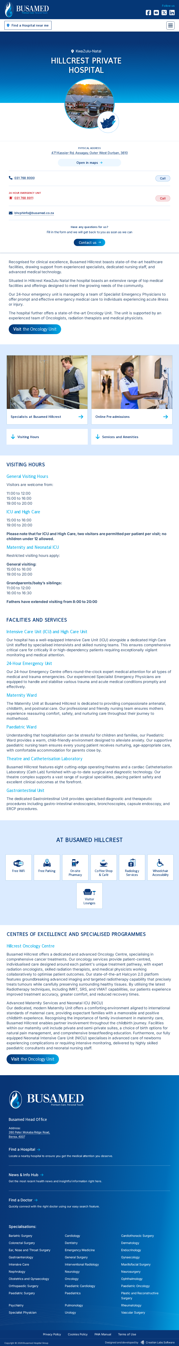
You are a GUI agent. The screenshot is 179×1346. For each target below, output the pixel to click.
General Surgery (76, 1257)
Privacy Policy (52, 1334)
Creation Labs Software (160, 1342)
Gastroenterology (21, 1257)
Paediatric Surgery (22, 1293)
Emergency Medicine (80, 1250)
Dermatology (130, 1243)
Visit (35, 329)
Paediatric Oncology (135, 1286)
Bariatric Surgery (20, 1235)
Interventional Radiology (82, 1264)
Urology (70, 1312)
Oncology (71, 1279)
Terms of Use (127, 1334)
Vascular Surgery (133, 1312)
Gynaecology (130, 1257)
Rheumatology (131, 1305)
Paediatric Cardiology (80, 1286)
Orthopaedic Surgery (23, 1286)
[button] (28, 25)
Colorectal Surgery (22, 1243)
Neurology (72, 1271)
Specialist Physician (22, 1312)
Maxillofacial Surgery (136, 1264)
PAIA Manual (103, 1334)
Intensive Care (19, 1264)
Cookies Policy (78, 1334)
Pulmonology (74, 1305)
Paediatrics (73, 1293)
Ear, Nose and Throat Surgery (29, 1250)
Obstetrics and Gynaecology (29, 1279)
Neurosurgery (131, 1271)
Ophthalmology (132, 1279)
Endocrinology (131, 1250)
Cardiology (72, 1235)
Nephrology (17, 1271)
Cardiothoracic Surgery (137, 1235)
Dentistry (71, 1243)
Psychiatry (16, 1305)
